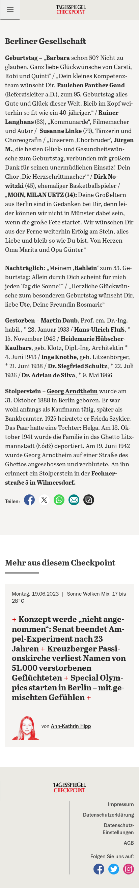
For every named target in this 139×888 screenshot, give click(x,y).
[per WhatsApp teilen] (60, 499)
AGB (129, 843)
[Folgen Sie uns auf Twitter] (114, 868)
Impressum (121, 804)
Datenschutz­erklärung (108, 815)
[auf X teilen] (45, 499)
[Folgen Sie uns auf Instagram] (128, 868)
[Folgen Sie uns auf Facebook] (99, 868)
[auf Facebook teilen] (30, 499)
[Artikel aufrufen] (88, 499)
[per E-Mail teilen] (74, 499)
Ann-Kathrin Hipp (71, 726)
